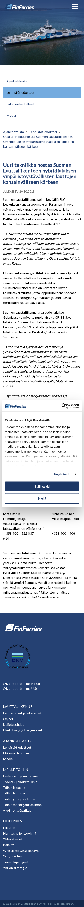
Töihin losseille (14, 787)
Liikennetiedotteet (20, 104)
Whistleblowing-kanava (21, 850)
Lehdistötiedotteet (20, 92)
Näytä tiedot (62, 474)
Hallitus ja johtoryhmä (19, 833)
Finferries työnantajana (20, 776)
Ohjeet (8, 719)
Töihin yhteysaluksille (19, 799)
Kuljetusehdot (13, 724)
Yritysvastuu (12, 856)
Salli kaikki (42, 486)
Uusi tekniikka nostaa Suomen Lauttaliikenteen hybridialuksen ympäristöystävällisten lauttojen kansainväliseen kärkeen (38, 141)
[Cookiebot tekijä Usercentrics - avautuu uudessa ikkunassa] (61, 406)
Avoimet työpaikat (17, 810)
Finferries (12, 821)
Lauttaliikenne (17, 706)
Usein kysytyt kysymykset (22, 730)
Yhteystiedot (12, 839)
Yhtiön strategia (15, 868)
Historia (9, 827)
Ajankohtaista (16, 81)
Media (11, 115)
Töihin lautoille (14, 793)
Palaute (8, 845)
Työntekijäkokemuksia (20, 782)
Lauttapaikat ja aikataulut (22, 713)
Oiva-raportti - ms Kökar (21, 683)
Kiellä (42, 498)
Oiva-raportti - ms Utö (20, 688)
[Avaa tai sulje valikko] (75, 6)
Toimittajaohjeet (15, 862)
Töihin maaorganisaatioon (22, 805)
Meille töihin (15, 769)
